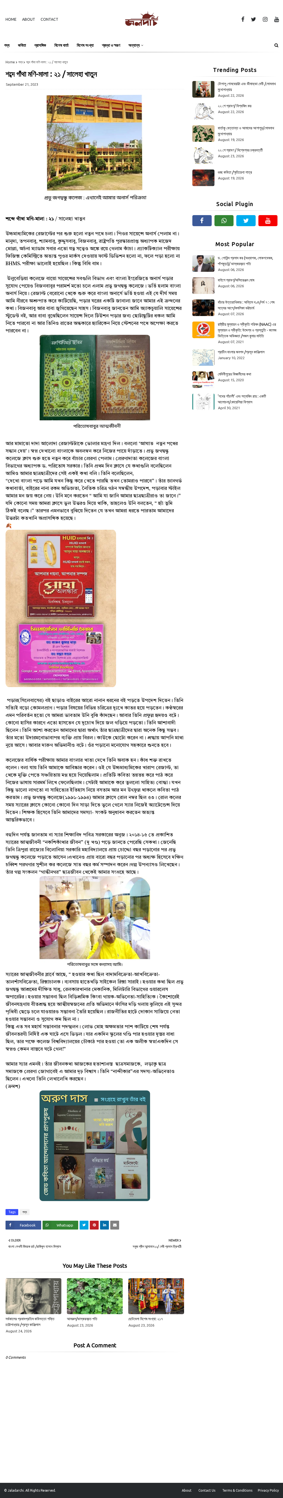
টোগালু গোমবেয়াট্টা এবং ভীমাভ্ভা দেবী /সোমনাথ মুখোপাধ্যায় (247, 87)
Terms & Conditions (237, 1490)
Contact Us (206, 1490)
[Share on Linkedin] (104, 1225)
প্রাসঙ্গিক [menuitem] (40, 45)
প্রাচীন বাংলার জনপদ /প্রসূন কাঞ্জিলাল (241, 352)
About (28, 19)
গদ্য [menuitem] (7, 45)
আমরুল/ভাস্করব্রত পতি (82, 1319)
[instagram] (265, 19)
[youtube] (275, 19)
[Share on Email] (114, 1225)
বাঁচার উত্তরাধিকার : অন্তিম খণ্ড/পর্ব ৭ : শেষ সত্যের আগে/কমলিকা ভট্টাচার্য (246, 305)
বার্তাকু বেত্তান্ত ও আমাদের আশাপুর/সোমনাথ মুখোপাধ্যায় (246, 131)
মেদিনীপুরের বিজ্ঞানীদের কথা (234, 374)
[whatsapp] (224, 220)
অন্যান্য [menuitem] (134, 45)
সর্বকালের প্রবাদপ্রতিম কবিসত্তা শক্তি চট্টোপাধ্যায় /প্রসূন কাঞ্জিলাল (30, 1322)
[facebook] (242, 19)
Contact (49, 19)
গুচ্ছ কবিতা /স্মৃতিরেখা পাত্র (235, 172)
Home (11, 19)
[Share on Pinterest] (94, 1225)
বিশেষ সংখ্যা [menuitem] (85, 45)
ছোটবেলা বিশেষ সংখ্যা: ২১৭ (145, 1319)
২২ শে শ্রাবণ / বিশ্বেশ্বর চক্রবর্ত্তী (240, 150)
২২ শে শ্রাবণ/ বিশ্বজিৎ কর (234, 106)
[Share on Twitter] (84, 1225)
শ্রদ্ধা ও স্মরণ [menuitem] (111, 45)
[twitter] (253, 19)
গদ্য (20, 62)
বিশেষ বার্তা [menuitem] (61, 45)
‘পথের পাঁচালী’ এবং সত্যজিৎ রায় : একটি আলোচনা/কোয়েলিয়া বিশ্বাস (242, 399)
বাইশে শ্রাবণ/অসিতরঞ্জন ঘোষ (236, 280)
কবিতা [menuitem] (22, 45)
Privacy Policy (268, 1490)
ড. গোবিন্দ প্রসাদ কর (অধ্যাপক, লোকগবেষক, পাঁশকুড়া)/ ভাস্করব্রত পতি (245, 261)
